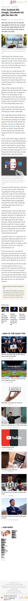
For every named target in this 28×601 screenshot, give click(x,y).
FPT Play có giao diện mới (9, 470)
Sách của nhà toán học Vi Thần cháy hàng (13, 425)
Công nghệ (5, 7)
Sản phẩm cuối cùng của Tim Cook (11, 402)
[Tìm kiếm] (25, 2)
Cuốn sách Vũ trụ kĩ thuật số (10, 290)
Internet (15, 7)
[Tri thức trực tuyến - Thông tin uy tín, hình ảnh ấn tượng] (17, 2)
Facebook (12, 126)
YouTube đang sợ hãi (7, 447)
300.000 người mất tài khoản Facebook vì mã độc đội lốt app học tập (14, 319)
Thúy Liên (3, 19)
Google (10, 61)
